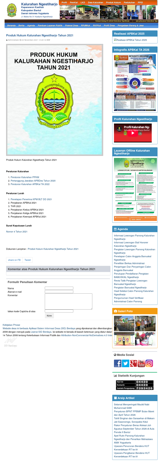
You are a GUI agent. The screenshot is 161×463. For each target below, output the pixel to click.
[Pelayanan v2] (135, 220)
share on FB (14, 259)
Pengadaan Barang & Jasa (131, 25)
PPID (140, 2)
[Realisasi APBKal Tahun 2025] (130, 39)
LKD (83, 2)
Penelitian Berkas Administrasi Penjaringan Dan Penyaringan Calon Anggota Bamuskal (132, 266)
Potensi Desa (71, 25)
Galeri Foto (125, 311)
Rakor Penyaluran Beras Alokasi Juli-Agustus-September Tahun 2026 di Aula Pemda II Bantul (134, 428)
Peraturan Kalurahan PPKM (25, 177)
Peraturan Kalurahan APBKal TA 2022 (30, 184)
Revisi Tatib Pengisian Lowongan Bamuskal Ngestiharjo (130, 282)
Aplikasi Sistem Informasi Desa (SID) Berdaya (52, 328)
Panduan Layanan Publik (50, 25)
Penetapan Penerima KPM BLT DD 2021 (31, 199)
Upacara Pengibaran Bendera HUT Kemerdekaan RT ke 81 (132, 454)
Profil (64, 2)
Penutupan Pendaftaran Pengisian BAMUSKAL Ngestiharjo (131, 275)
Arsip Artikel (125, 398)
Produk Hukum (113, 2)
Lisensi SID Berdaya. (41, 331)
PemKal (74, 2)
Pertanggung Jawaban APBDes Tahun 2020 (33, 180)
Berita (21, 25)
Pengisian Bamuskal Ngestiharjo (130, 287)
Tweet (28, 259)
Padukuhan (129, 2)
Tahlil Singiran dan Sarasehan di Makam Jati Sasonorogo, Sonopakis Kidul (134, 420)
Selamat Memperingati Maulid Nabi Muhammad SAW (131, 406)
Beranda (11, 25)
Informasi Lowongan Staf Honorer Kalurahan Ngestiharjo (131, 244)
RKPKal (97, 25)
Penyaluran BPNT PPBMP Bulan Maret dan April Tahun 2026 (134, 413)
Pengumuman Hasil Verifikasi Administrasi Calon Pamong (128, 299)
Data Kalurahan (95, 2)
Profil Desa (109, 25)
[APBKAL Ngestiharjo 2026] (135, 110)
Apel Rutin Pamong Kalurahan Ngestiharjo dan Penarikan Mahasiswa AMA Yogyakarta (133, 439)
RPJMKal (85, 25)
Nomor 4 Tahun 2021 (17, 231)
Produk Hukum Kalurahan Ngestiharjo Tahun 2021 (53, 248)
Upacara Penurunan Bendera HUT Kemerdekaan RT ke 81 (131, 447)
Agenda (31, 25)
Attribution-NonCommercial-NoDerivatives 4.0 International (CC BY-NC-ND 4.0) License (105, 335)
